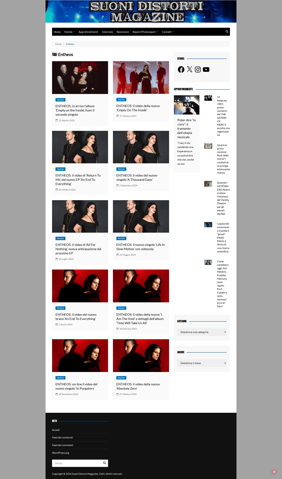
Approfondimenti (88, 31)
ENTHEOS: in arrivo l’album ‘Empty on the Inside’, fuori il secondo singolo (74, 110)
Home (57, 31)
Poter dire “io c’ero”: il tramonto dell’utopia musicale (186, 128)
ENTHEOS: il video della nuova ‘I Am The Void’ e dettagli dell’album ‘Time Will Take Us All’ (140, 318)
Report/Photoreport (144, 31)
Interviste (107, 31)
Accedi (56, 429)
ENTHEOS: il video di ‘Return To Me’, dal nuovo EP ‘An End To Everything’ (78, 179)
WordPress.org (60, 452)
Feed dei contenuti (62, 437)
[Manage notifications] (274, 471)
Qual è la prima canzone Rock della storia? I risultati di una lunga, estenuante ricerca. (223, 158)
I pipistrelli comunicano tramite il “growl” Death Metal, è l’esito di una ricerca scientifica (223, 237)
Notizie (68, 31)
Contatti (167, 31)
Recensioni (123, 31)
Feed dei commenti (62, 445)
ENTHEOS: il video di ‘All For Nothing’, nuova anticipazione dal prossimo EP (78, 249)
